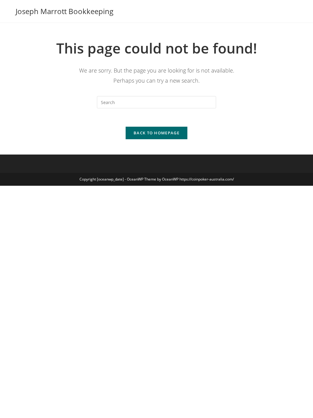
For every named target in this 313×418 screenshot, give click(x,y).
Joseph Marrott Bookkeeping (64, 11)
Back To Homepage (156, 133)
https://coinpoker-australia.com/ (206, 179)
